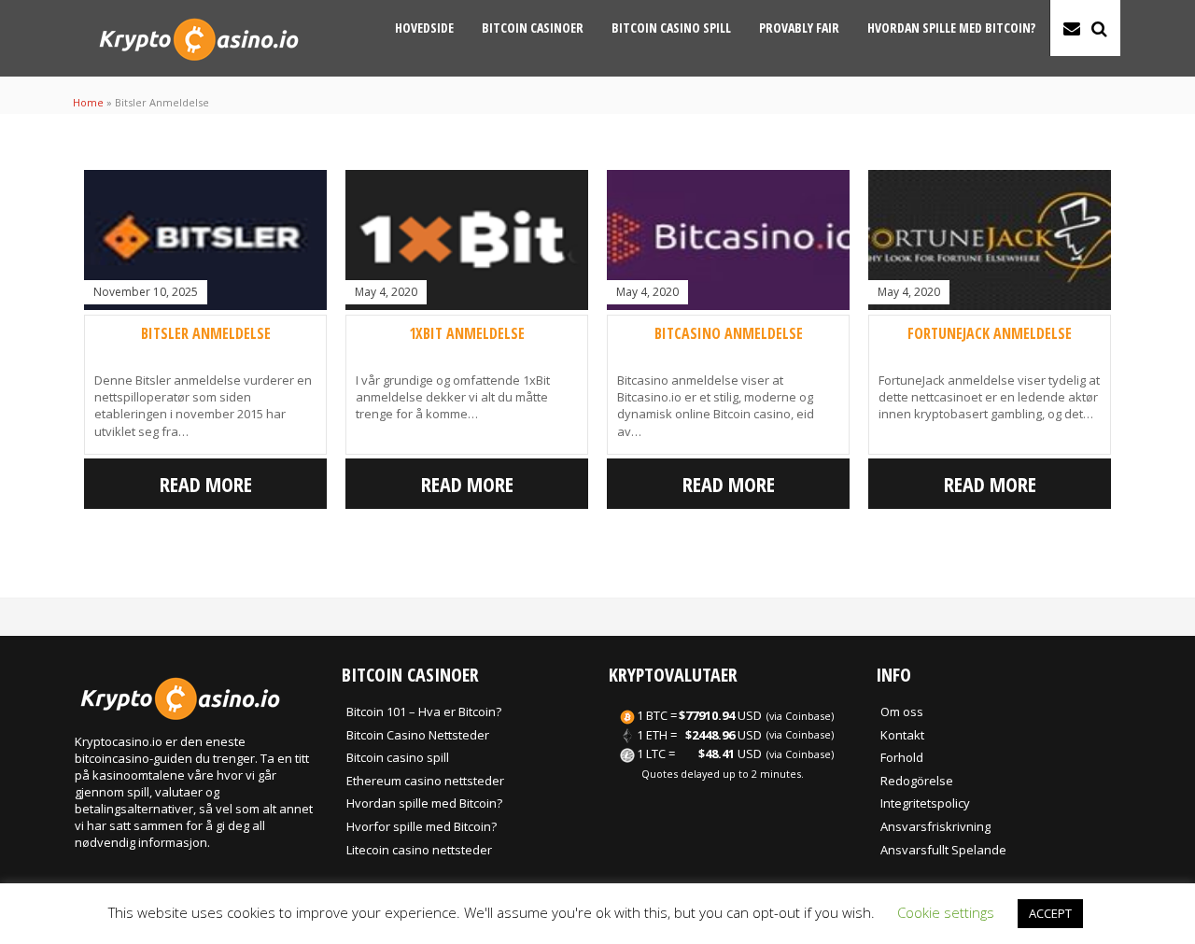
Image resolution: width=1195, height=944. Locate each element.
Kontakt (902, 734)
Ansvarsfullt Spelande (943, 849)
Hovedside (424, 27)
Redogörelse (916, 780)
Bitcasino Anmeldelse (728, 333)
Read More (206, 484)
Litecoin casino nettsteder (419, 849)
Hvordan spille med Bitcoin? (951, 27)
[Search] (1099, 28)
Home (88, 102)
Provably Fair (799, 27)
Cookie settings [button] (945, 912)
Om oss (901, 711)
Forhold (901, 757)
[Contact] (1071, 28)
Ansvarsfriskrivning (935, 826)
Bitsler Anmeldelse (206, 333)
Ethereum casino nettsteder (425, 780)
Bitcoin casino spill (671, 27)
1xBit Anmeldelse (467, 333)
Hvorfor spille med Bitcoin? (421, 826)
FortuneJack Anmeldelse (989, 333)
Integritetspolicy (925, 803)
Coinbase (808, 716)
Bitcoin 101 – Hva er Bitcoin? (423, 711)
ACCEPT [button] (1050, 913)
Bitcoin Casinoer (532, 27)
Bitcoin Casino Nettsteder (417, 734)
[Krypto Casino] (198, 65)
